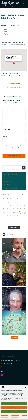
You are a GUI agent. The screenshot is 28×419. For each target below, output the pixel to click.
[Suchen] (23, 167)
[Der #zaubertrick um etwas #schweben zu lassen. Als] (14, 299)
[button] (26, 387)
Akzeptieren (14, 403)
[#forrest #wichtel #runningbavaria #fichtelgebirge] (14, 274)
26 (24, 212)
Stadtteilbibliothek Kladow (13, 87)
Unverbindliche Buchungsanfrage (12, 174)
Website (5, 136)
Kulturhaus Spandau (14, 83)
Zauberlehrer (7, 181)
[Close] (20, 56)
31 (7, 202)
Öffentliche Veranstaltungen (10, 188)
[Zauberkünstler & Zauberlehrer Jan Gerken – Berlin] (11, 4)
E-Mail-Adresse (7, 129)
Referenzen (7, 184)
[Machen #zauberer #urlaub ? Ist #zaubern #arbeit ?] (14, 250)
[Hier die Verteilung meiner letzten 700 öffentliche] (14, 323)
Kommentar (6, 109)
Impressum (24, 415)
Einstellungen (14, 411)
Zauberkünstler (7, 177)
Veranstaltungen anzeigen (11, 60)
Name (5, 122)
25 (20, 212)
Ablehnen (14, 407)
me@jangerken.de (8, 366)
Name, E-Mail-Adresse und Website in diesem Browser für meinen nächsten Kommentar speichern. (13, 148)
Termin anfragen (14, 227)
